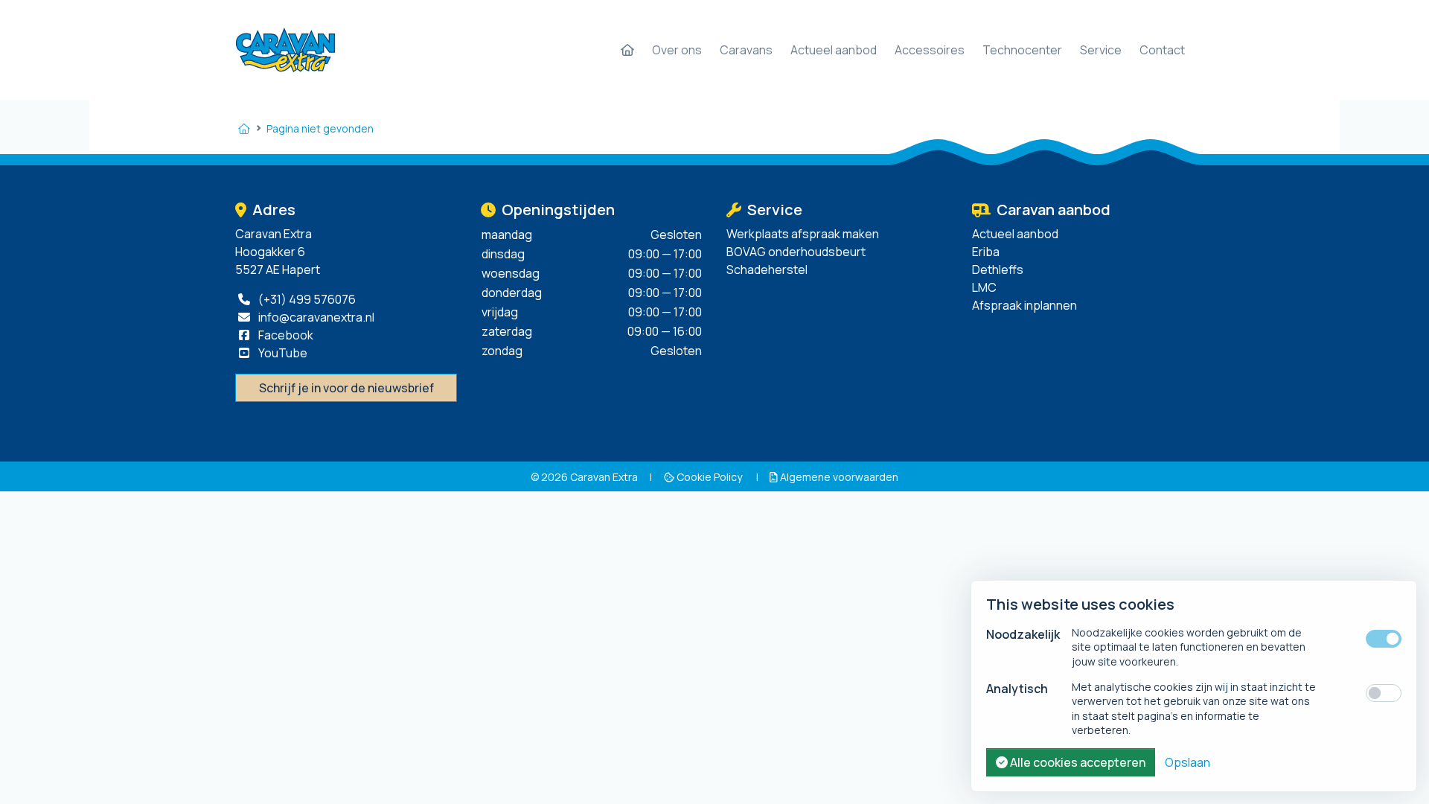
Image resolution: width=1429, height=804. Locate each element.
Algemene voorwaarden (838, 477)
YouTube (281, 353)
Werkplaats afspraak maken (802, 234)
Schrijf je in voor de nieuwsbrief (346, 388)
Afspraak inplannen (1024, 305)
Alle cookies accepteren (1076, 762)
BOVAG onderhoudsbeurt (796, 251)
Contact (1162, 50)
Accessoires (930, 50)
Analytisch (1017, 688)
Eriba (986, 251)
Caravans (746, 50)
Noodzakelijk (1023, 634)
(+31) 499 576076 (306, 299)
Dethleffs (997, 269)
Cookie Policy (709, 477)
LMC (984, 287)
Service (1101, 50)
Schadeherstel (767, 269)
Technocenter (1022, 50)
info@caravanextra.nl (315, 317)
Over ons (677, 50)
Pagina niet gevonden (320, 128)
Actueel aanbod (833, 50)
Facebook (284, 335)
